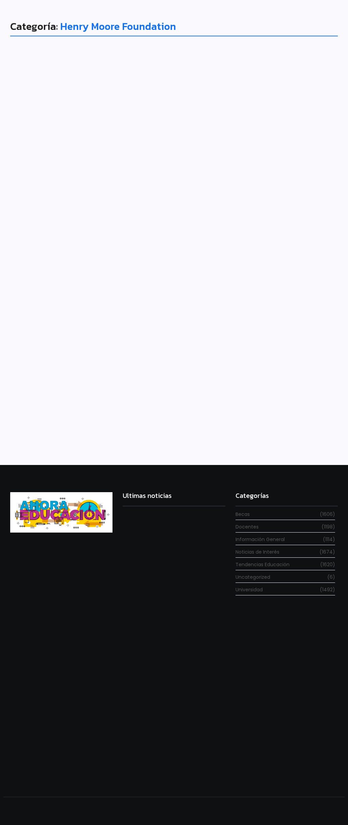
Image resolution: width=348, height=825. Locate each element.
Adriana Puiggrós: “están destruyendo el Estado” (166, 670)
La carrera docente (143, 586)
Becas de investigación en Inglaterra (93, 399)
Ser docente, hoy (141, 771)
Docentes (30, 388)
